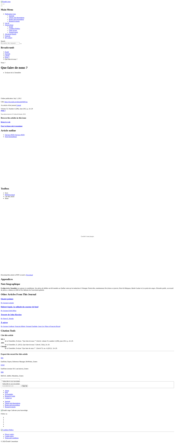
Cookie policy (9, 436)
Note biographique (11, 137)
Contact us (8, 398)
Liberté (7, 55)
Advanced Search (10, 34)
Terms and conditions (12, 438)
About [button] (7, 25)
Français (7, 36)
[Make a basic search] (21, 43)
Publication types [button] (10, 14)
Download (29, 275)
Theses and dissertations (16, 17)
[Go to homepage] (6, 2)
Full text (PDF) (10, 135)
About (11, 25)
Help (6, 392)
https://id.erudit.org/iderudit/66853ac (16, 102)
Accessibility (9, 394)
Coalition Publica (14, 28)
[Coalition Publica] (7, 430)
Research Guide (10, 396)
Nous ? (7, 57)
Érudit (11, 27)
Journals (11, 16)
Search (3, 41)
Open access (13, 30)
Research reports (14, 21)
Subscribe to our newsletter (11, 384)
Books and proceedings (16, 19)
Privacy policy (9, 434)
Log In (7, 23)
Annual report (13, 32)
